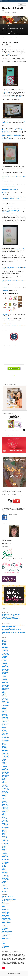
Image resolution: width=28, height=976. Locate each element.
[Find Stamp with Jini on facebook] (4, 519)
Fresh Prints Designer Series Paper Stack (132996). (12, 96)
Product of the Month (6, 922)
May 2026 (4, 643)
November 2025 (5, 652)
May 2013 (4, 868)
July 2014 (4, 847)
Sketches (4, 929)
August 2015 (4, 829)
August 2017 (4, 794)
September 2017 (5, 792)
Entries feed (4, 945)
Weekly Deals (5, 192)
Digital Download (5, 903)
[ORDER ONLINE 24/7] (14, 336)
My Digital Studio (5, 916)
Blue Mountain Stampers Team (8, 900)
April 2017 (4, 800)
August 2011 (4, 891)
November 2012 (5, 876)
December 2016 (5, 805)
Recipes (3, 925)
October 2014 (5, 843)
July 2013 (4, 865)
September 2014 (5, 844)
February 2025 (5, 665)
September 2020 (5, 740)
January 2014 (5, 856)
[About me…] (14, 530)
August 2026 (4, 638)
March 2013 (4, 871)
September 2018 (5, 775)
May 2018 (4, 781)
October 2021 (5, 721)
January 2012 (5, 887)
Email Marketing (12, 375)
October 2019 (5, 756)
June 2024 (4, 675)
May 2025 (4, 660)
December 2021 (5, 718)
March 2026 (4, 646)
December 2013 (5, 858)
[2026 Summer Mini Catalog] (14, 398)
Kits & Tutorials (5, 909)
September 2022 (5, 705)
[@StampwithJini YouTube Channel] (14, 501)
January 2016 (5, 821)
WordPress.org (5, 947)
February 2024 (5, 681)
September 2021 (5, 723)
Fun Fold (4, 908)
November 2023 (5, 685)
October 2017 (5, 791)
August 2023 (4, 689)
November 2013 (5, 859)
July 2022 (4, 708)
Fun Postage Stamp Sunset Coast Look (10, 615)
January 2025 (5, 666)
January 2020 (5, 752)
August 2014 (4, 846)
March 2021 (4, 731)
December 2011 (5, 888)
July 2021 (4, 726)
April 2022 (4, 712)
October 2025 (5, 653)
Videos (3, 937)
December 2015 (5, 823)
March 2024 (4, 679)
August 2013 (4, 863)
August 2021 (4, 724)
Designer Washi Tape (18, 197)
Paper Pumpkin (5, 921)
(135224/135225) (5, 54)
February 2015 (5, 837)
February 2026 (5, 647)
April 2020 (4, 747)
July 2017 (4, 795)
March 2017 (4, 801)
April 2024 (4, 678)
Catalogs (10, 33)
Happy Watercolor (8, 204)
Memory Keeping (5, 915)
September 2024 (5, 672)
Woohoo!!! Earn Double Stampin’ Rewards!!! (11, 618)
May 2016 (4, 816)
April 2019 (4, 765)
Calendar (21, 28)
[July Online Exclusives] (14, 423)
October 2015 (5, 826)
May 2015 (4, 833)
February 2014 (5, 855)
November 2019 (5, 755)
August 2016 (4, 811)
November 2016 (5, 807)
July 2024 (4, 673)
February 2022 (5, 715)
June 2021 (4, 727)
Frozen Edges (12, 626)
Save (4, 968)
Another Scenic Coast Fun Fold (8, 617)
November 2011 (5, 889)
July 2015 (4, 830)
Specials (17, 31)
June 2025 (4, 659)
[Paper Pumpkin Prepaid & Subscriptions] (14, 452)
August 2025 (4, 656)
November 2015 (5, 824)
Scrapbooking (5, 928)
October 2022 (5, 704)
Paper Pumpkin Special (6, 318)
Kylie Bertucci (5, 626)
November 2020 (5, 737)
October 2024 (5, 670)
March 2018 (4, 784)
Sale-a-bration (5, 927)
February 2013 (5, 872)
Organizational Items (6, 919)
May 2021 (4, 728)
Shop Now (4, 33)
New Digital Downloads (6, 323)
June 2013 (4, 866)
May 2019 (4, 763)
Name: (5, 359)
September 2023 (5, 688)
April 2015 (4, 834)
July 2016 (4, 813)
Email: (5, 363)
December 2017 (5, 788)
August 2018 (4, 776)
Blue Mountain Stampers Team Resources (10, 28)
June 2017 (4, 797)
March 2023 (4, 697)
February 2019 (5, 768)
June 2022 (4, 710)
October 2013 (5, 860)
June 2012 (4, 884)
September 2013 (5, 862)
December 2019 (5, 753)
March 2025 (4, 663)
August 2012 (4, 881)
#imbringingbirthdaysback (7, 896)
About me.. (9, 25)
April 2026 (4, 644)
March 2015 (4, 836)
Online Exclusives (6, 918)
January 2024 (5, 682)
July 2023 (4, 691)
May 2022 (4, 711)
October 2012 (5, 878)
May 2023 (4, 694)
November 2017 (5, 789)
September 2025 (5, 654)
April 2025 (4, 662)
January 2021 (5, 734)
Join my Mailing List (17, 33)
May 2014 (4, 850)
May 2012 (4, 885)
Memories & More (6, 912)
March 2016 (4, 818)
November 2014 (5, 842)
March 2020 (4, 749)
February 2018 (5, 785)
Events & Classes (5, 905)
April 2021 (4, 730)
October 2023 (5, 686)
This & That (4, 935)
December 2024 (5, 667)
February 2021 (5, 733)
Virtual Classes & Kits (6, 938)
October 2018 (5, 773)
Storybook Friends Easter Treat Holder (17, 625)
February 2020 (5, 750)
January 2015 (5, 839)
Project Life (4, 924)
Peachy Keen (16, 198)
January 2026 (5, 649)
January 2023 (5, 699)
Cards (8, 197)
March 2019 (4, 766)
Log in (3, 943)
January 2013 (5, 874)
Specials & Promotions (7, 931)
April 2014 (4, 852)
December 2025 (5, 650)
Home (3, 25)
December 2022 (5, 701)
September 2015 (5, 827)
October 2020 (5, 739)
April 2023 (4, 695)
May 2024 (4, 676)
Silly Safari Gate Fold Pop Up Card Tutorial (11, 614)
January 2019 (5, 769)
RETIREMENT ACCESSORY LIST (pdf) (10, 189)
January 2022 (5, 717)
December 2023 (5, 683)
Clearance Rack (5, 290)
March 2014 (4, 853)
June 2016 (4, 814)
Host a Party (4, 31)
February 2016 (5, 820)
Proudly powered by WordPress (14, 973)
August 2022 (4, 707)
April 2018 (4, 782)
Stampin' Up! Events (6, 932)
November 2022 (5, 702)
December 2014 (5, 840)
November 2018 (5, 772)
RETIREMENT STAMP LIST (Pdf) (9, 187)
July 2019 (4, 760)
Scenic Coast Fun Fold (7, 620)
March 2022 (4, 714)
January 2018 (5, 786)
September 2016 (5, 810)
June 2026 (4, 641)
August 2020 (4, 742)
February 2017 (5, 802)
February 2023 (5, 698)
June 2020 (4, 744)
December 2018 (5, 771)
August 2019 (4, 759)
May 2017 (4, 798)
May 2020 (4, 746)
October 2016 (5, 808)
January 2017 (5, 804)
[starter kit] (14, 472)
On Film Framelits (10, 198)
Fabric (3, 906)
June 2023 (4, 692)
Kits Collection (5, 911)
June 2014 (4, 849)
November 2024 (5, 669)
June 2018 (4, 779)
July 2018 (4, 778)
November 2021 (5, 720)
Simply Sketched (22, 325)
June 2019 (4, 762)
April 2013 (4, 869)
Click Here (4, 184)
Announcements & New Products (9, 899)
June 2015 (4, 831)
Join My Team (11, 31)
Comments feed (5, 946)
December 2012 (5, 875)
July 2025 (4, 657)
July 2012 (4, 882)
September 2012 (5, 879)
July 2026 (4, 640)
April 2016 (4, 817)
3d (6, 197)
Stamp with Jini (5, 629)
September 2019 (5, 757)
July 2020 (4, 743)
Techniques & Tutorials (7, 934)
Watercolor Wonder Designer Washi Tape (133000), (12, 135)
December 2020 (5, 736)
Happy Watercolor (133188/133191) (14, 267)
